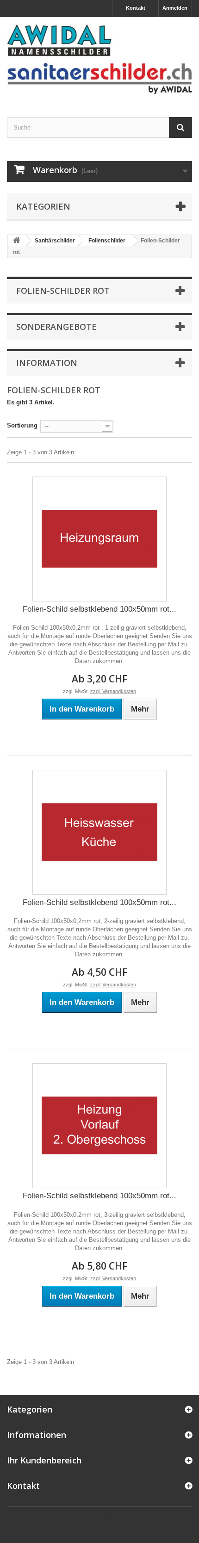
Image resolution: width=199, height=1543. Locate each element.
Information (46, 362)
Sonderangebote (56, 326)
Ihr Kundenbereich (44, 1460)
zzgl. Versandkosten (113, 691)
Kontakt (135, 8)
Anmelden (174, 8)
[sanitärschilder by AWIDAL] (99, 59)
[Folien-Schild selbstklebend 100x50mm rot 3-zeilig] (99, 1126)
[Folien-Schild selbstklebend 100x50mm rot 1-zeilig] (99, 539)
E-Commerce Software (58, 1517)
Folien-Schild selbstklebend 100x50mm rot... (99, 609)
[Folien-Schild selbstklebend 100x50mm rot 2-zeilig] (99, 832)
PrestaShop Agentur (117, 1517)
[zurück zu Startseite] (16, 241)
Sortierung (22, 425)
